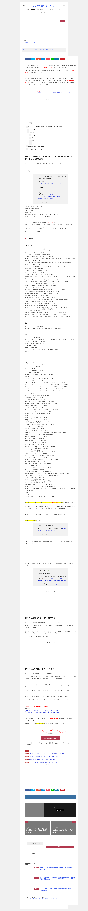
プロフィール (32, 129)
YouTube (33, 9)
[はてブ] (43, 59)
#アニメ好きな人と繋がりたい (55, 196)
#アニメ (46, 196)
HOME (24, 49)
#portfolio (40, 196)
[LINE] (52, 59)
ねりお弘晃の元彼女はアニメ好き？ (35, 149)
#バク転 (64, 528)
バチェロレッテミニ (32, 42)
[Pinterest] (62, 59)
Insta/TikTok (40, 9)
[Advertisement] (50, 110)
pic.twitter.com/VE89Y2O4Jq (58, 580)
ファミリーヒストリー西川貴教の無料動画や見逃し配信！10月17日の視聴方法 (57, 889)
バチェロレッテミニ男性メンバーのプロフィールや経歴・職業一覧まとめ (44, 756)
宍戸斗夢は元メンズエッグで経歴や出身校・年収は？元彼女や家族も (42, 712)
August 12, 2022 (59, 584)
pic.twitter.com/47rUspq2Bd (45, 198)
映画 (31, 140)
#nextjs (50, 195)
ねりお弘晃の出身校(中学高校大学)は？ (36, 146)
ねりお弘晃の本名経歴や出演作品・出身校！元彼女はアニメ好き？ (45, 49)
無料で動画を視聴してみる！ (50, 738)
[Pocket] (48, 59)
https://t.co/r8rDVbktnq (44, 580)
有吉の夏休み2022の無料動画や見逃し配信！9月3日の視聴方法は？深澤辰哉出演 (57, 879)
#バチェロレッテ (47, 578)
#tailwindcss (55, 195)
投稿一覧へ (60, 846)
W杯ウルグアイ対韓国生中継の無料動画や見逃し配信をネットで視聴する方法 (58, 868)
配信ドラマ (33, 137)
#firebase (61, 195)
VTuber (27, 9)
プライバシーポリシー (49, 9)
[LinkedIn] (56, 59)
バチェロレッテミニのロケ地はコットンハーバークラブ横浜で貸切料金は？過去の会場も (48, 93)
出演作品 (31, 132)
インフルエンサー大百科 (44, 6)
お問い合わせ (58, 9)
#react (45, 195)
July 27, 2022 (58, 202)
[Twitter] (33, 59)
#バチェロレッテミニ (56, 578)
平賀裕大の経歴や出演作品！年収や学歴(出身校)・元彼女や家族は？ (42, 710)
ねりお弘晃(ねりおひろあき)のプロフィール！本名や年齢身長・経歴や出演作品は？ (45, 126)
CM (31, 143)
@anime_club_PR (56, 183)
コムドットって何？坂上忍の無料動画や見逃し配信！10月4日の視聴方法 (43, 762)
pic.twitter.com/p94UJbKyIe (53, 530)
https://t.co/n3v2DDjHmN (45, 183)
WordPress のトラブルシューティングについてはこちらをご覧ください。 (41, 898)
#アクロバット (41, 530)
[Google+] (38, 59)
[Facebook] (28, 59)
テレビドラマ (33, 135)
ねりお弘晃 (26, 42)
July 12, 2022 (58, 534)
